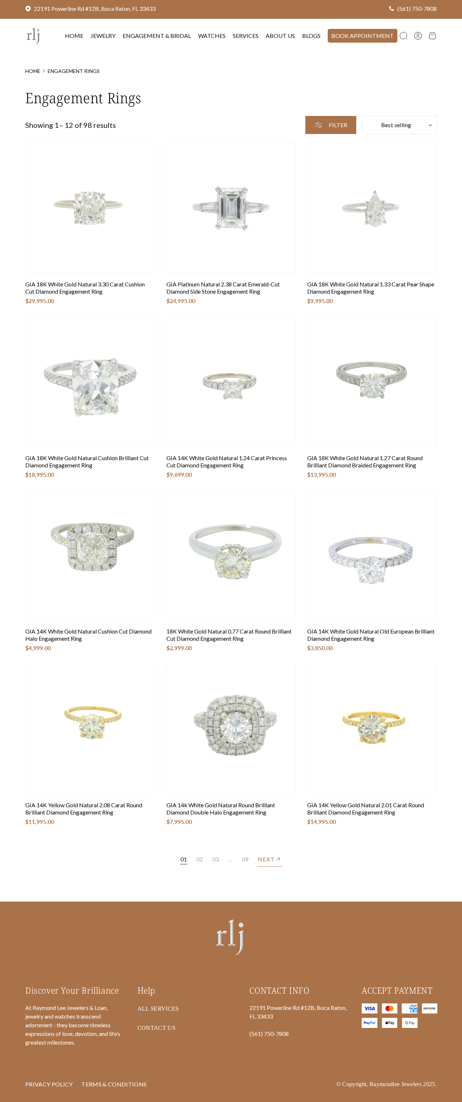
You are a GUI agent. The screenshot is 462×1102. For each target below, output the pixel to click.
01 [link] (183, 859)
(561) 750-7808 (417, 8)
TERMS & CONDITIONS (114, 1084)
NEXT (266, 859)
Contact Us (156, 1028)
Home (32, 71)
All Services (158, 1009)
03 (215, 859)
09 (245, 859)
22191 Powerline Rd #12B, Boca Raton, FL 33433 (95, 8)
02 (199, 859)
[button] (403, 35)
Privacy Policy (49, 1084)
